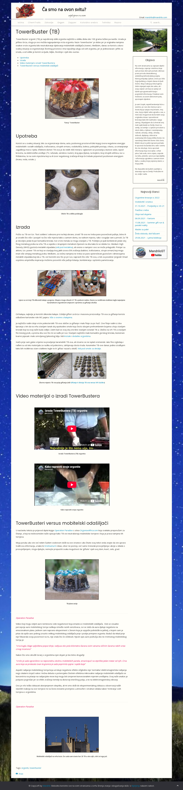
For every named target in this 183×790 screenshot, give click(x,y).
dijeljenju (136, 785)
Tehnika (106, 22)
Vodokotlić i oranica (144, 201)
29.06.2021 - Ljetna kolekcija (148, 237)
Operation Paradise (64, 530)
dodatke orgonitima (81, 336)
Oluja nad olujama (143, 214)
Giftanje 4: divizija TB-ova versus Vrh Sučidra (87, 382)
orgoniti (25, 768)
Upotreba (24, 57)
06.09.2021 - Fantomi (145, 218)
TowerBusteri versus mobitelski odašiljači (39, 65)
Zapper (72, 22)
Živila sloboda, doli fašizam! (147, 233)
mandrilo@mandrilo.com (156, 17)
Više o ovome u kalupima (61, 317)
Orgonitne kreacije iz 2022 (147, 197)
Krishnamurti (50, 546)
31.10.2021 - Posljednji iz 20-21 (150, 206)
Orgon (60, 22)
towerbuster (35, 768)
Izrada (23, 60)
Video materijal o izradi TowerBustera (37, 63)
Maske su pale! (142, 229)
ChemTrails (34, 22)
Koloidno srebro (89, 22)
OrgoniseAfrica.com (89, 530)
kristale (67, 336)
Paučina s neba (142, 210)
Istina (21, 22)
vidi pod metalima (64, 247)
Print (20, 773)
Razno (118, 22)
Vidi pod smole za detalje (89, 348)
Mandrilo (47, 785)
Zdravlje (49, 22)
